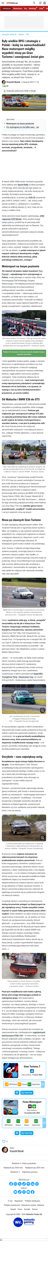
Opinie (21, 34)
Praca (20, 1209)
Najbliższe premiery (30, 1172)
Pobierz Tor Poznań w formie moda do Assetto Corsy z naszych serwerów (24, 353)
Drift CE (32, 197)
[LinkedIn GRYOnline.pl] (32, 1184)
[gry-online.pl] (12, 3)
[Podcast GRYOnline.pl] (28, 1184)
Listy (41, 8)
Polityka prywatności (12, 1205)
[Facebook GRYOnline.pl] (11, 1184)
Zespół (13, 1209)
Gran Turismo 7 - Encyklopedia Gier (24, 1070)
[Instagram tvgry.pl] (24, 1192)
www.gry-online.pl (9, 34)
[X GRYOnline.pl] (20, 1184)
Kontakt (27, 1209)
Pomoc (35, 1209)
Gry (25, 8)
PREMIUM (7, 8)
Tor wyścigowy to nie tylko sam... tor (22, 127)
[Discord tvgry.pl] (28, 1192)
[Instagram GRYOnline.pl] (15, 1184)
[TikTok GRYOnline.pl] (24, 1184)
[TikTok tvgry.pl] (20, 1192)
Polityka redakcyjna (32, 1201)
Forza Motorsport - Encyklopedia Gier (24, 1107)
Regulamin (19, 1201)
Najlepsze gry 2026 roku (13, 1167)
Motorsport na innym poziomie (20, 123)
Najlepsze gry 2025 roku (34, 1167)
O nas (10, 1201)
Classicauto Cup (25, 677)
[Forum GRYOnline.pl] (37, 1184)
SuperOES (38, 674)
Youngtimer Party (9, 677)
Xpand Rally (23, 184)
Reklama (40, 1205)
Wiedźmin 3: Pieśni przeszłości (24, 1163)
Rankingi (32, 8)
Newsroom (17, 8)
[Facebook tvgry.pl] (32, 1192)
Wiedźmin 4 (15, 1172)
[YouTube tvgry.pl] (15, 1192)
